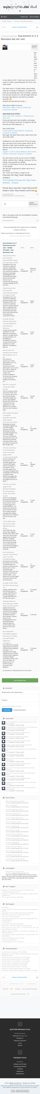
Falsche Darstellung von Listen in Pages (13, 938)
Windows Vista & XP (20, 1041)
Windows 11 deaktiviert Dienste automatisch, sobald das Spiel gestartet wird (20, 894)
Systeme (20, 1069)
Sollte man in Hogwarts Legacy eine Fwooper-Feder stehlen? (20, 773)
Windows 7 (20, 1038)
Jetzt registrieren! (20, 680)
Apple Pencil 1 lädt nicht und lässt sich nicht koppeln (17, 926)
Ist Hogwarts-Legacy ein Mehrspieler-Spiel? (18, 741)
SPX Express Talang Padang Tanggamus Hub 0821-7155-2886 (19, 970)
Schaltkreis (9, 873)
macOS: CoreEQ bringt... (13, 826)
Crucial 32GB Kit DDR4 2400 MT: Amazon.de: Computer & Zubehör (18, 132)
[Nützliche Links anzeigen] (37, 27)
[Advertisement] (18, 64)
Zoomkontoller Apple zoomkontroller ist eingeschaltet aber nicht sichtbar (20, 935)
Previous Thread (15, 236)
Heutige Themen (7, 21)
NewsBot (8, 803)
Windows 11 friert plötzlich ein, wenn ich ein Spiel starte (18, 890)
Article (7, 725)
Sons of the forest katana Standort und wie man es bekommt (20, 768)
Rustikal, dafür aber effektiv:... (14, 847)
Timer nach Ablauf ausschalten (11, 916)
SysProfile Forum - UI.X (16, 984)
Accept (13, 1091)
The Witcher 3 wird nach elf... (14, 855)
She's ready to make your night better (13, 897)
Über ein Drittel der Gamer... (14, 822)
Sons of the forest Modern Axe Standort (17, 737)
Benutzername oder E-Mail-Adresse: (12, 692)
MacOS (20, 1045)
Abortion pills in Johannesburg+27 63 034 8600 (15, 959)
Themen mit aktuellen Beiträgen (23, 21)
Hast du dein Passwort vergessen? (12, 706)
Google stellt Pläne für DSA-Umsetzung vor (10, 585)
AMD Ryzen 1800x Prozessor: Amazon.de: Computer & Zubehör (17, 108)
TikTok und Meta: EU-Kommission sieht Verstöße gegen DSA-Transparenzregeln (10, 452)
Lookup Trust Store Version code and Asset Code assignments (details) (20, 910)
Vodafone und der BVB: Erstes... (15, 838)
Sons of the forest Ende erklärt (14, 754)
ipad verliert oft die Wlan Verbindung (12, 924)
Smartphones (20, 1074)
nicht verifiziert (6, 922)
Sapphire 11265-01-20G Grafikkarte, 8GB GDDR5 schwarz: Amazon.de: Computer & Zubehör (19, 153)
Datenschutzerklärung (18, 994)
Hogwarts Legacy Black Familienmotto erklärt (19, 745)
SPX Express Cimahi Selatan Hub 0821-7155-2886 (16, 969)
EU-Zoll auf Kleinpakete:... (13, 842)
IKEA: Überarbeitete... (12, 805)
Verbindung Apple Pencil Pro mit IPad (12, 942)
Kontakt (5, 989)
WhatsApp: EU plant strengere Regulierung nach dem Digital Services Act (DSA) (10, 417)
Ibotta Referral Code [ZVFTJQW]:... (15, 859)
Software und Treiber (20, 1064)
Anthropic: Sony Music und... (14, 813)
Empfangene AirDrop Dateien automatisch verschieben (18, 913)
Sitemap (17, 989)
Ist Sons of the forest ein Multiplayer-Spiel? (18, 778)
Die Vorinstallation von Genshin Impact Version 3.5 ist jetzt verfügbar (21, 722)
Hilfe (11, 989)
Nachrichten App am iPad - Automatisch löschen (16, 915)
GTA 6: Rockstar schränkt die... (14, 851)
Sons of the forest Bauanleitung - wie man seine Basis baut (21, 749)
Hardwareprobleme (20, 1066)
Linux (20, 1043)
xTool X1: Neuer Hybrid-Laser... (15, 818)
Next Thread (26, 236)
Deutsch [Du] (31, 984)
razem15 (8, 861)
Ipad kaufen (5, 907)
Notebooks (20, 1071)
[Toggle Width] (4, 983)
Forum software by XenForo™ (13, 1083)
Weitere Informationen (22, 1091)
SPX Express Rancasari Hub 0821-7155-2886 (14, 967)
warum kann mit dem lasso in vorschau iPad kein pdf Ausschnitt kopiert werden (20, 928)
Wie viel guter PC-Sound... (13, 830)
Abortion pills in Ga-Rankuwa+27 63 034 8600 (15, 963)
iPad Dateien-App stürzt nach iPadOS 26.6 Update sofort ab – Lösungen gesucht (20, 919)
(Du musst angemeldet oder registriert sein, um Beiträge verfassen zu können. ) (20, 228)
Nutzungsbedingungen (30, 989)
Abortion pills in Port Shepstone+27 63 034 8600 (16, 961)
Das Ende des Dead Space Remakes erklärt (18, 763)
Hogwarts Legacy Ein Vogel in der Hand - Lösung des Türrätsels (21, 783)
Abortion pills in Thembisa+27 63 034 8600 (14, 952)
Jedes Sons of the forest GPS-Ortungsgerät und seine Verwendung (21, 759)
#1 (37, 194)
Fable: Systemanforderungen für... (15, 801)
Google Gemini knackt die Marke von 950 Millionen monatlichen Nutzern (9, 323)
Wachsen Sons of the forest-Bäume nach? (18, 732)
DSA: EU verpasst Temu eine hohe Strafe (9, 386)
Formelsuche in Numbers (9, 940)
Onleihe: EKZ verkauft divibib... (14, 834)
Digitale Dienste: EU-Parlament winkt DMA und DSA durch (10, 603)
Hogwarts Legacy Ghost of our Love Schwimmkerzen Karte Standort (21, 788)
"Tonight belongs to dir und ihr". (11, 892)
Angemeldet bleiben (20, 710)
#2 (37, 220)
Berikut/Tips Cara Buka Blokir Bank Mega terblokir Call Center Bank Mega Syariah (20, 954)
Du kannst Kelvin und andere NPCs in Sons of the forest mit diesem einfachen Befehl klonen (21, 728)
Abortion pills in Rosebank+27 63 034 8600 (14, 965)
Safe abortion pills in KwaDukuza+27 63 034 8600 (16, 957)
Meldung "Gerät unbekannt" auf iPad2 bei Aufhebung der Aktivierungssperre (20, 931)
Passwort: (4, 700)
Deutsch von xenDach (29, 1083)
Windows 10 (16, 1036)
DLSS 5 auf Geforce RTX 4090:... (14, 809)
